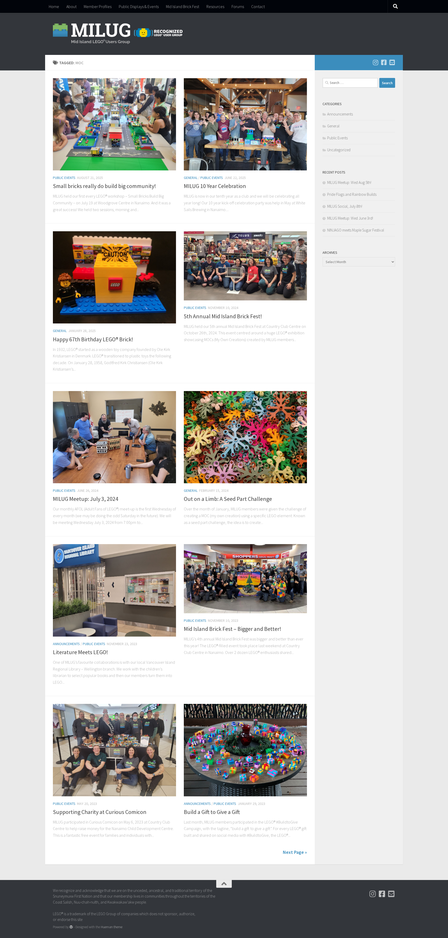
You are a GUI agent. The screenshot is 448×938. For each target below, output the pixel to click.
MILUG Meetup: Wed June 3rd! (350, 218)
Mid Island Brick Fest (182, 6)
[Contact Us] (392, 62)
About (71, 6)
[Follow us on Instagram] (375, 62)
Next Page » (295, 852)
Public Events (64, 177)
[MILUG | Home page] (118, 34)
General (191, 177)
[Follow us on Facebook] (384, 62)
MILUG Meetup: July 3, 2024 (85, 498)
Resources (215, 6)
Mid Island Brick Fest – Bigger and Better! (232, 628)
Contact (258, 6)
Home (54, 6)
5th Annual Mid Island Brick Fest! (223, 316)
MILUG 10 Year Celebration (215, 186)
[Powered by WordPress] (71, 927)
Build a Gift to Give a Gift (212, 812)
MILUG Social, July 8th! (344, 206)
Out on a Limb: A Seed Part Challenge (228, 498)
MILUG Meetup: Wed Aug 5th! (349, 182)
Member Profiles (97, 6)
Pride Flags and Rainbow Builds (351, 194)
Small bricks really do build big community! (104, 186)
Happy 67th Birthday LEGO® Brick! (93, 339)
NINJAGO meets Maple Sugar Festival (355, 230)
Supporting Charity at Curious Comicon (99, 812)
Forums (238, 6)
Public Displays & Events (139, 6)
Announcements (66, 643)
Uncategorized (339, 149)
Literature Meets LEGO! (80, 652)
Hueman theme (111, 927)
